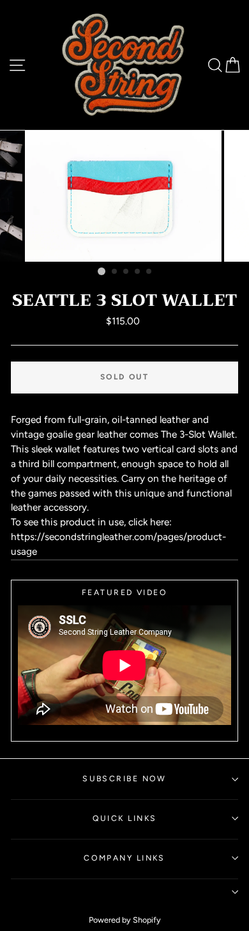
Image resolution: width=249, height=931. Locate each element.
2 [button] (115, 272)
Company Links (124, 858)
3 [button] (126, 272)
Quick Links (125, 818)
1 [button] (101, 271)
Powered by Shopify (125, 920)
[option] (124, 196)
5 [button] (149, 272)
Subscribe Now (124, 778)
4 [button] (138, 272)
